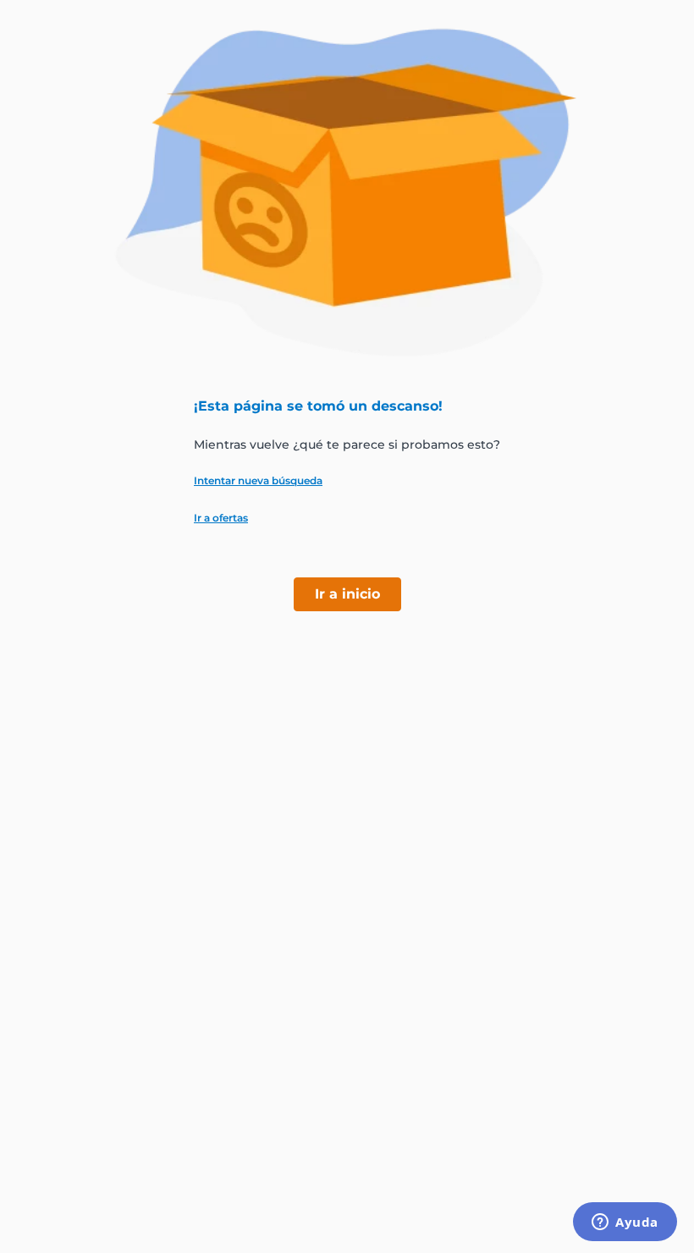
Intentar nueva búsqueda (258, 481)
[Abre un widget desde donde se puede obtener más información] (625, 1223)
